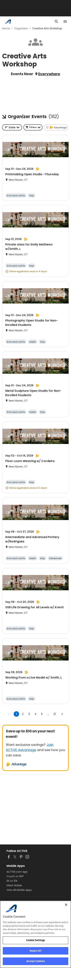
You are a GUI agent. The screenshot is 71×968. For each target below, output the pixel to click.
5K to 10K (12, 881)
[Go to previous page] (9, 714)
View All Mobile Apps (19, 890)
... (48, 714)
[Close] (66, 905)
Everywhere (49, 73)
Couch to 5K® (15, 876)
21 (55, 714)
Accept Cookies (35, 961)
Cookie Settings (35, 940)
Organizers (21, 28)
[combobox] (12, 127)
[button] (32, 127)
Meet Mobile (14, 885)
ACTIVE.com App (17, 872)
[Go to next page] (62, 714)
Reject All (35, 950)
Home (6, 28)
